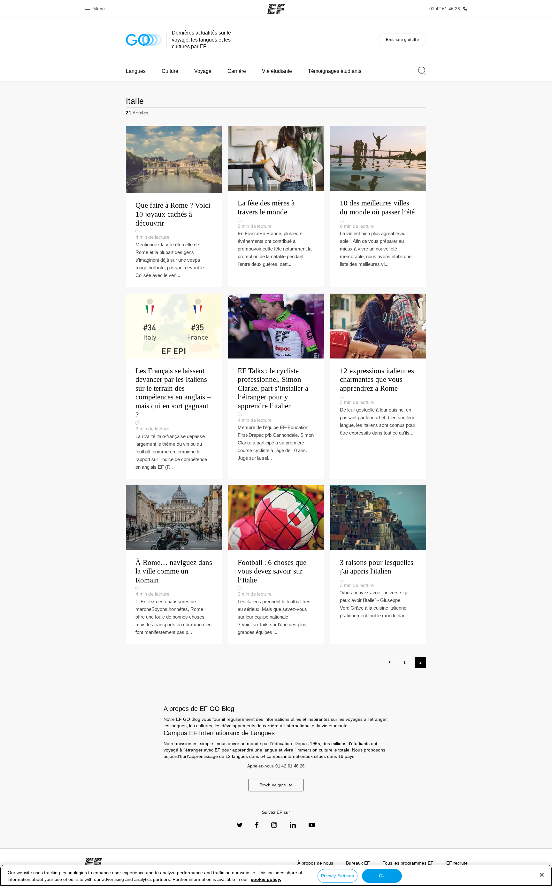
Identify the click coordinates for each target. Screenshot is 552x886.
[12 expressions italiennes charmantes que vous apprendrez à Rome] (378, 386)
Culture (170, 71)
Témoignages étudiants (334, 71)
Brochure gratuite (402, 39)
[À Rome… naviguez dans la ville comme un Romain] (174, 564)
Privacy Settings (337, 875)
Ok (382, 875)
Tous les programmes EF (408, 863)
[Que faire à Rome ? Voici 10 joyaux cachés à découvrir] (174, 206)
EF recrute (457, 863)
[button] (95, 9)
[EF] (276, 9)
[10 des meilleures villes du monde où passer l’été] (378, 206)
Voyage (202, 71)
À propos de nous (315, 863)
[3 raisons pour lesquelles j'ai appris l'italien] (378, 564)
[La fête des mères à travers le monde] (276, 206)
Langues (136, 71)
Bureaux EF (358, 863)
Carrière (236, 71)
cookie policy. (266, 879)
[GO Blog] (144, 39)
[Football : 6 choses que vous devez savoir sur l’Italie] (276, 564)
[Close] (542, 875)
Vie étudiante (277, 71)
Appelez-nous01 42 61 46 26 (276, 766)
